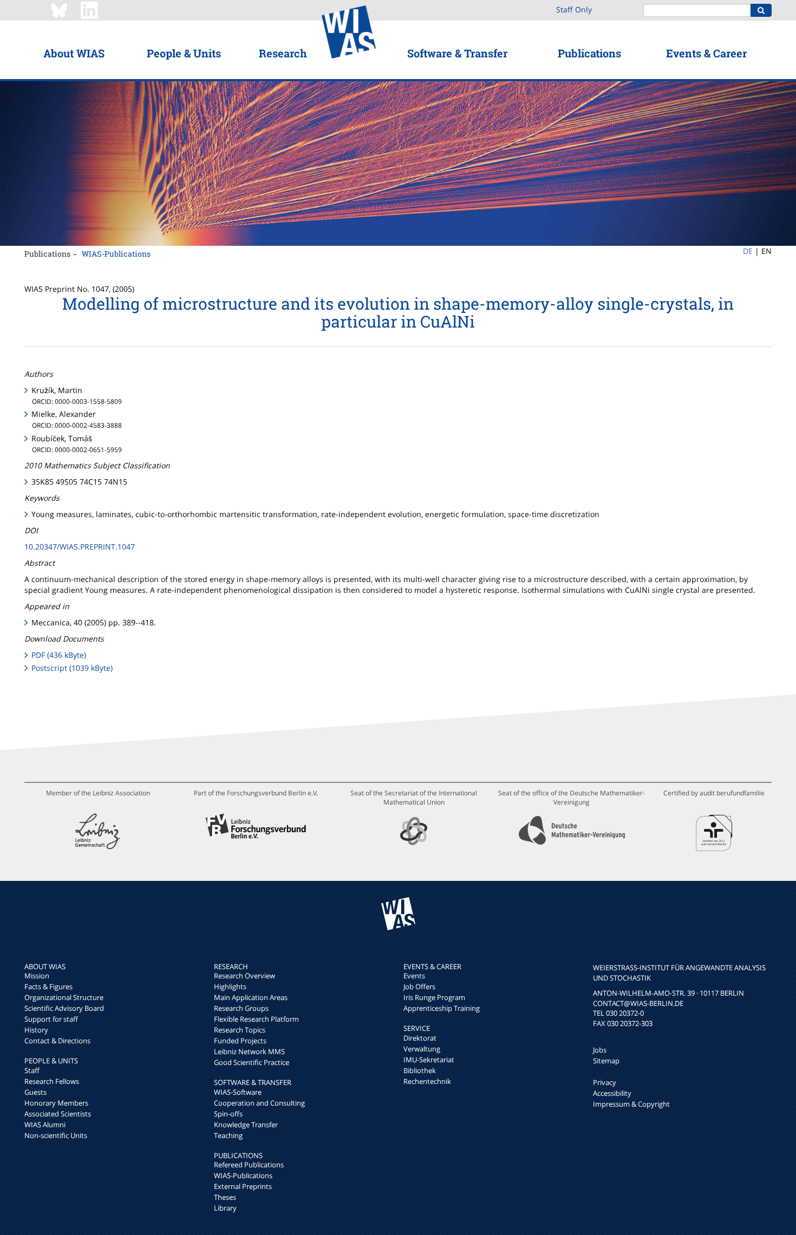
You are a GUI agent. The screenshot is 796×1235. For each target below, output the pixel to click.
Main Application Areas (251, 997)
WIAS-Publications (116, 254)
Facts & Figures (48, 986)
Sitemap (606, 1061)
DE (748, 251)
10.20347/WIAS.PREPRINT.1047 (79, 546)
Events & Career (706, 53)
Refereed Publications (249, 1164)
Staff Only (574, 9)
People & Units (184, 53)
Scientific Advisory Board (64, 1008)
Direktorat (419, 1038)
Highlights (230, 986)
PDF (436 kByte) (58, 655)
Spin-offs (228, 1114)
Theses (225, 1197)
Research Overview (244, 976)
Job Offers (419, 986)
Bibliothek (419, 1070)
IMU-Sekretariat (428, 1059)
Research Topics (239, 1030)
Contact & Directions (57, 1040)
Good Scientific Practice (251, 1062)
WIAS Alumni (45, 1124)
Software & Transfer (457, 53)
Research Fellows (51, 1081)
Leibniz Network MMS (249, 1051)
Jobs (599, 1050)
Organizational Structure (63, 997)
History (36, 1030)
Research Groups (241, 1008)
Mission (36, 976)
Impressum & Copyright (631, 1104)
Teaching (228, 1135)
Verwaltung (421, 1049)
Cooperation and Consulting (259, 1103)
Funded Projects (240, 1040)
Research (283, 53)
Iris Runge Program (434, 997)
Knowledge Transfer (246, 1124)
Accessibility (612, 1093)
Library (225, 1208)
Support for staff (51, 1019)
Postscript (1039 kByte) (72, 668)
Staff (32, 1070)
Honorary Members (56, 1103)
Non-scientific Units (55, 1135)
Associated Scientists (57, 1114)
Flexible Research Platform (256, 1019)
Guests (35, 1092)
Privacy (604, 1082)
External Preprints (243, 1186)
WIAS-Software (238, 1092)
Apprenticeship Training (441, 1008)
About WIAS (74, 53)
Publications (589, 53)
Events (414, 976)
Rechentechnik (427, 1081)
